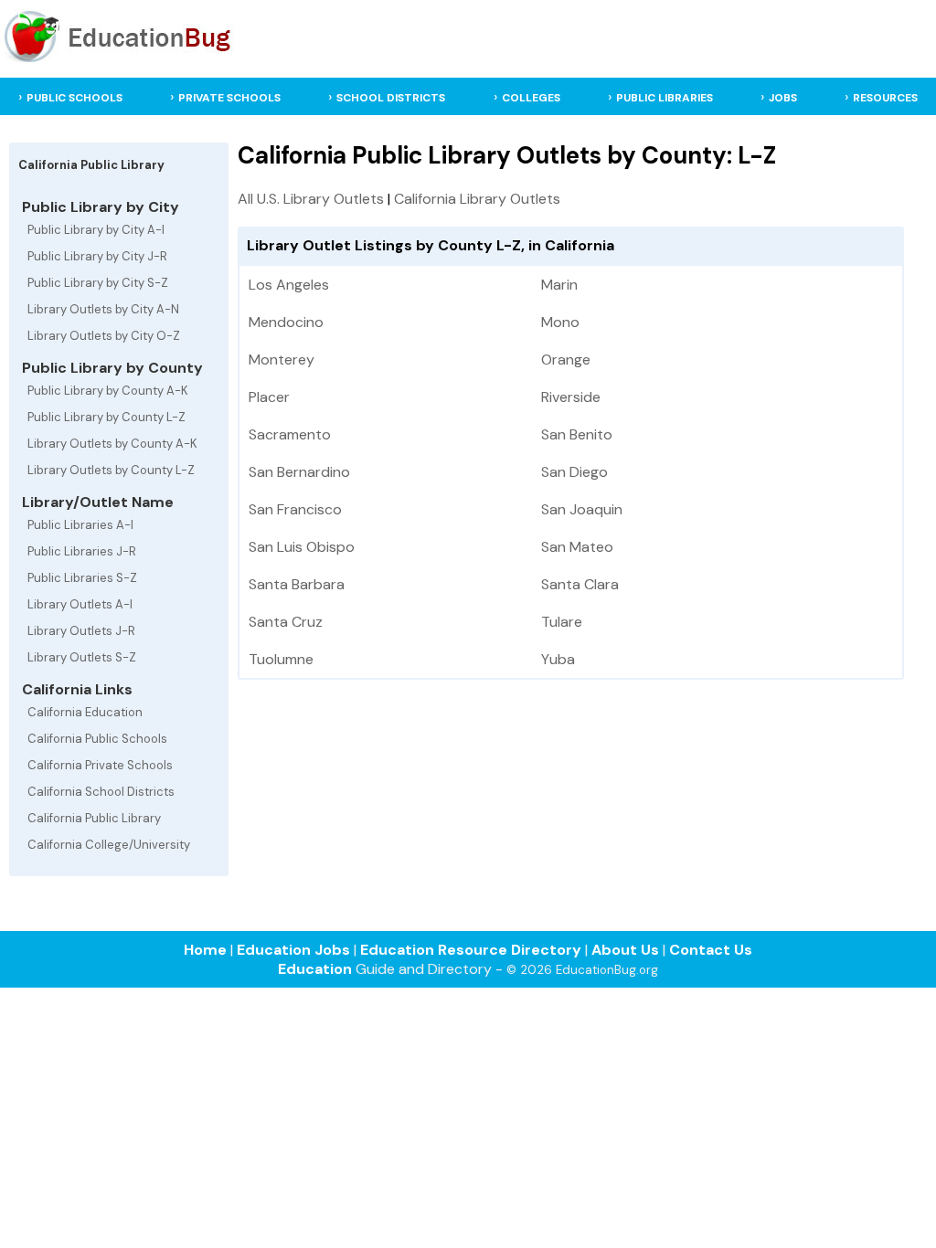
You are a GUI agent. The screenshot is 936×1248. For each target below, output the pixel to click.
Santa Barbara (297, 584)
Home (205, 949)
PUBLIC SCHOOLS (74, 97)
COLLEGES (531, 97)
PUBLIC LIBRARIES (664, 97)
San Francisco (295, 509)
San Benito (576, 434)
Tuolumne (281, 659)
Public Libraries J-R (81, 551)
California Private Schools (100, 765)
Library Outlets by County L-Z (111, 470)
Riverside (571, 397)
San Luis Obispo (302, 546)
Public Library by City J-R (97, 256)
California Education (85, 712)
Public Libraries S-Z (82, 578)
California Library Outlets (477, 198)
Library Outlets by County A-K (112, 443)
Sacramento (290, 434)
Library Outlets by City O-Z (103, 336)
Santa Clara (580, 584)
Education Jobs (293, 949)
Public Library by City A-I (96, 230)
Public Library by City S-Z (97, 283)
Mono (560, 322)
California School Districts (101, 791)
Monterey (281, 359)
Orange (565, 359)
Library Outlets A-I (80, 604)
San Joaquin (581, 509)
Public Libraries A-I (80, 525)
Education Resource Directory (470, 949)
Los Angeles (289, 284)
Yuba (558, 659)
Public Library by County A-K (107, 390)
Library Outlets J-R (81, 631)
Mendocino (286, 322)
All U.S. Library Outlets (311, 198)
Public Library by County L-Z (106, 417)
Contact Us (710, 949)
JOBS (783, 97)
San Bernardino (299, 471)
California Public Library (94, 818)
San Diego (574, 471)
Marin (559, 284)
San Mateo (577, 546)
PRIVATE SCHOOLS (229, 97)
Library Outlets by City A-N (103, 309)
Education (315, 968)
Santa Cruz (286, 621)
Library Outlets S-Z (81, 657)
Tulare (561, 621)
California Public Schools (97, 738)
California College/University (108, 844)
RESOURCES (885, 97)
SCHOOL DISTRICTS (390, 97)
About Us (625, 949)
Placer (269, 397)
